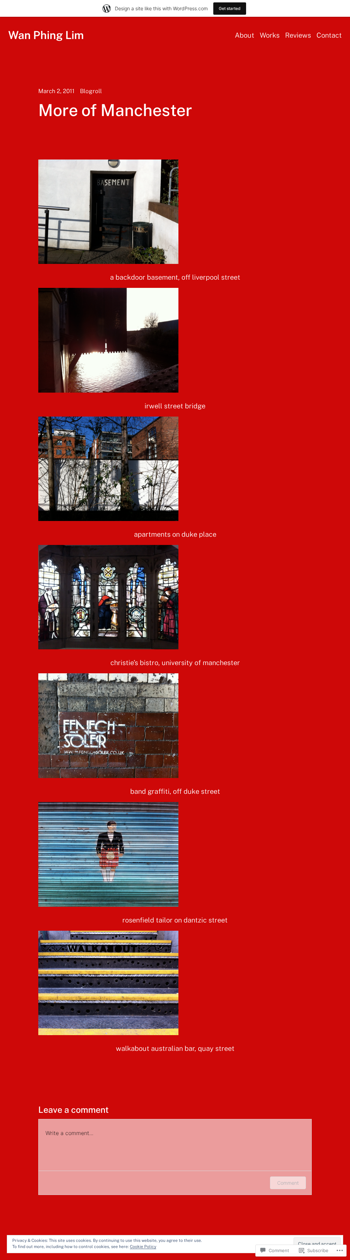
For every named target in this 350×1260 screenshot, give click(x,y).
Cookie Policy (143, 1246)
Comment (288, 1183)
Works (270, 35)
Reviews (298, 35)
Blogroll (91, 91)
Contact (329, 35)
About (244, 35)
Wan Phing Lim (46, 35)
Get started (230, 8)
